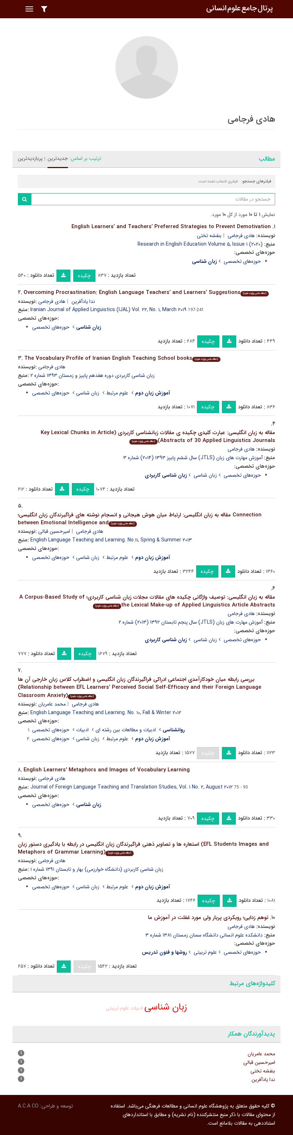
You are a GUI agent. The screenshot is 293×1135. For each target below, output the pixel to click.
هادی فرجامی (241, 236)
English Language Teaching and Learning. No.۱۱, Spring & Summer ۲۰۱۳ (111, 540)
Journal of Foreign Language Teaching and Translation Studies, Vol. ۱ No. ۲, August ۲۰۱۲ (131, 787)
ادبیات (82, 730)
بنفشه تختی (209, 236)
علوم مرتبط (117, 393)
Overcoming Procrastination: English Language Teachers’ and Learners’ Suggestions (145, 292)
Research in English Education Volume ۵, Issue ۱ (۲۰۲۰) (200, 244)
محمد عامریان (52, 704)
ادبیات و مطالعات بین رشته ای (125, 730)
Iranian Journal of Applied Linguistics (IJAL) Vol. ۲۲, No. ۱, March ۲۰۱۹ (108, 310)
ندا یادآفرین (83, 301)
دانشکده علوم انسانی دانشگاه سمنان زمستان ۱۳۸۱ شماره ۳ (204, 935)
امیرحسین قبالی (54, 531)
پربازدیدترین (30, 158)
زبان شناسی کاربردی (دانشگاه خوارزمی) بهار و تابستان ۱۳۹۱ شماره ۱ (96, 869)
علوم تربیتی (205, 952)
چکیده (84, 276)
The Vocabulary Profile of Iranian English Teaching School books (121, 358)
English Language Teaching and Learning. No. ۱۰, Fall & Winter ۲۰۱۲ (105, 713)
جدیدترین (58, 158)
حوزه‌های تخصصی (242, 261)
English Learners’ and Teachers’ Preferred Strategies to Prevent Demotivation (171, 226)
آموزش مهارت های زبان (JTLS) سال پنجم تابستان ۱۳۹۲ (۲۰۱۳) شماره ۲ (191, 622)
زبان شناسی (87, 393)
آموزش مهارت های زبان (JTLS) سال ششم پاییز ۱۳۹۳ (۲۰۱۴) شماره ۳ (193, 458)
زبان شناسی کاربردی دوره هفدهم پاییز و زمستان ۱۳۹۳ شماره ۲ (92, 375)
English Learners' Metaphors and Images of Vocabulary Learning (107, 770)
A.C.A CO (28, 1106)
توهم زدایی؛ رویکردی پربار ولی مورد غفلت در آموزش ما (208, 917)
